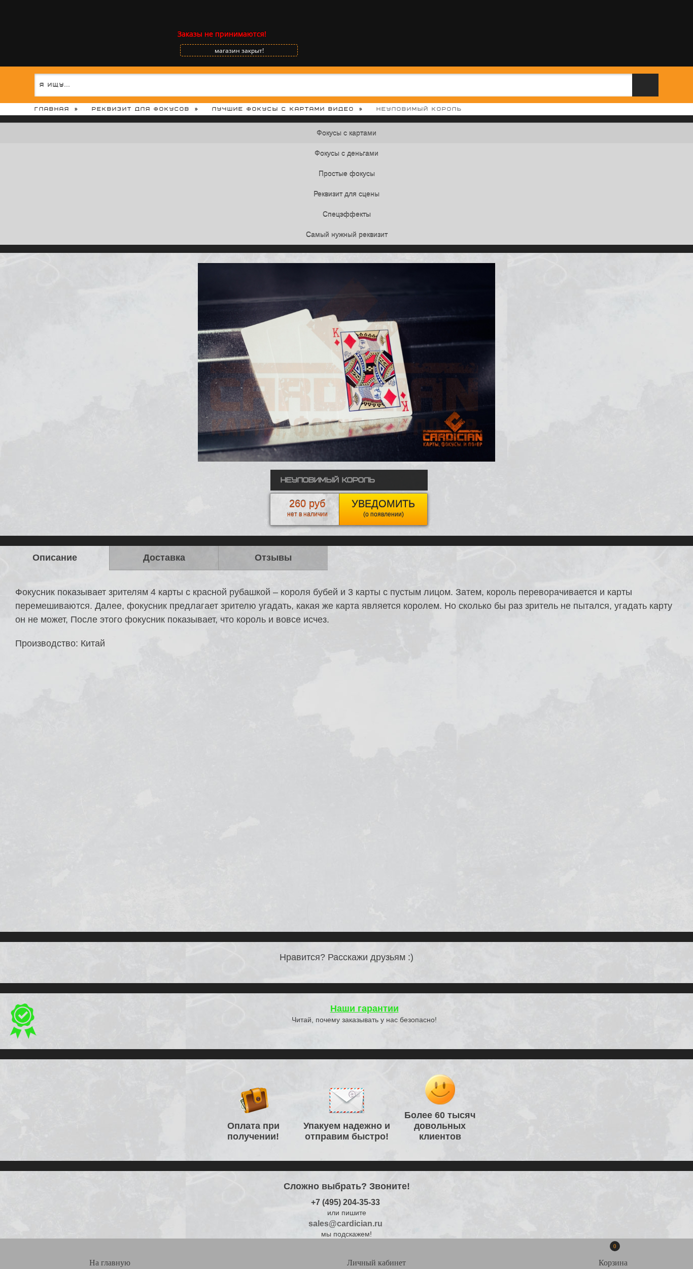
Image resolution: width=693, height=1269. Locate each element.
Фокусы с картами (346, 133)
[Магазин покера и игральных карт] (43, 34)
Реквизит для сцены (346, 194)
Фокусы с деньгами (346, 153)
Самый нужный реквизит (347, 235)
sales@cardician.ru (345, 1223)
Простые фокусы (347, 174)
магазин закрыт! (239, 50)
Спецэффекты (347, 214)
